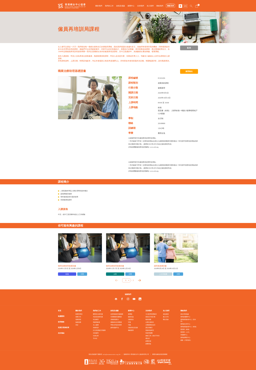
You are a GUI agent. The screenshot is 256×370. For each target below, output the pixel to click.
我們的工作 (109, 6)
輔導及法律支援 (98, 314)
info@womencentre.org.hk (111, 354)
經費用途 (148, 344)
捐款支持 (170, 6)
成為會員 (166, 314)
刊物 (129, 325)
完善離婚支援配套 (116, 317)
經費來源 (148, 341)
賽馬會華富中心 (185, 337)
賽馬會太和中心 (185, 324)
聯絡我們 (159, 6)
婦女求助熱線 (184, 314)
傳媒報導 (131, 330)
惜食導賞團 (149, 333)
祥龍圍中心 (184, 335)
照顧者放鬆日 (150, 330)
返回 (189, 48)
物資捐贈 (148, 319)
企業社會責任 (150, 322)
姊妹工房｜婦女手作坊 (153, 335)
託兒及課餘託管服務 (99, 330)
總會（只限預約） (186, 340)
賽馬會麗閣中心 (185, 317)
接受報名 (189, 71)
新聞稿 (130, 314)
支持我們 (140, 6)
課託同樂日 (149, 327)
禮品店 (148, 338)
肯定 (77, 325)
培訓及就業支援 (98, 317)
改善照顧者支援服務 (116, 314)
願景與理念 (79, 314)
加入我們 (150, 6)
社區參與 (96, 333)
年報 (129, 322)
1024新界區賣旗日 (151, 314)
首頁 (59, 310)
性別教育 (96, 319)
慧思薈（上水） (185, 332)
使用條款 (61, 322)
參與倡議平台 (114, 327)
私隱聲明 (61, 316)
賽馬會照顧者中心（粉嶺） (188, 326)
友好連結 (61, 333)
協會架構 (78, 322)
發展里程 (78, 319)
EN (185, 6)
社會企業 (96, 335)
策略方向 (78, 317)
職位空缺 (166, 319)
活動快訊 (131, 319)
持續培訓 (96, 327)
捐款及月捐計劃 (150, 317)
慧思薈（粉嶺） (185, 329)
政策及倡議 (120, 6)
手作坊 (95, 338)
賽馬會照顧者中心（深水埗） (188, 320)
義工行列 (166, 317)
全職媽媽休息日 (150, 325)
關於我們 (98, 6)
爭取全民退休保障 (116, 325)
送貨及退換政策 (63, 327)
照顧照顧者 (96, 322)
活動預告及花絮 (133, 327)
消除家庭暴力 (114, 319)
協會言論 (131, 317)
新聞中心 (131, 6)
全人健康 (96, 325)
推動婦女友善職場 (116, 322)
